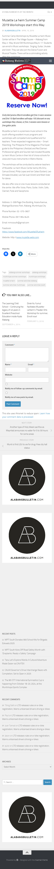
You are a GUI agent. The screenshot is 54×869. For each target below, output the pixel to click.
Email (31, 364)
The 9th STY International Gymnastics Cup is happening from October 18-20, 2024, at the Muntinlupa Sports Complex (23, 684)
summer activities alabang (27, 281)
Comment (10, 345)
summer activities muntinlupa (14, 285)
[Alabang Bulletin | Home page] (21, 61)
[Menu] (50, 60)
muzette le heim (9, 281)
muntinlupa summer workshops (14, 277)
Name (8, 364)
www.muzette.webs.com (27, 237)
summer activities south (36, 285)
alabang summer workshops (19, 272)
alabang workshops (39, 272)
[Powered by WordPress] (17, 860)
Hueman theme (41, 860)
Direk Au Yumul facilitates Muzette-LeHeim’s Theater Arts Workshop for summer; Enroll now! (37, 310)
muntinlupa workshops (37, 277)
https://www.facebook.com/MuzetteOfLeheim (23, 231)
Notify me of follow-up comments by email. (24, 388)
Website (8, 375)
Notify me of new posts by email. (19, 397)
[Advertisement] (27, 28)
